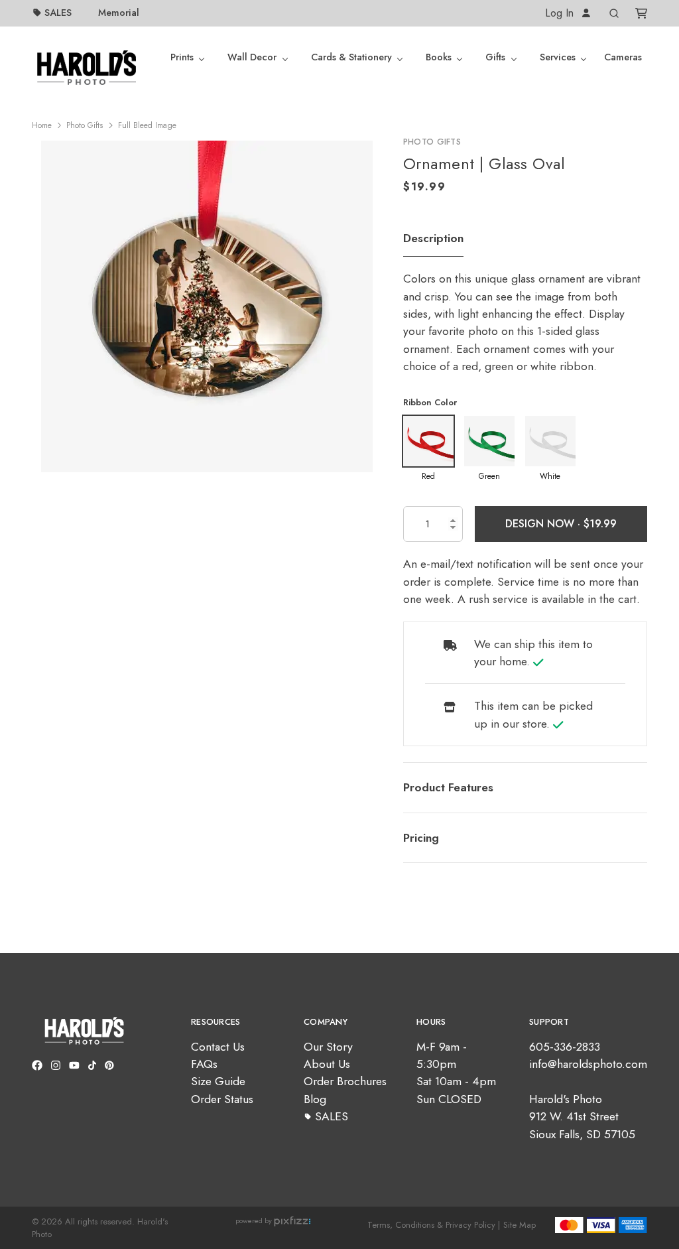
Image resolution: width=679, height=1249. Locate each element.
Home (42, 125)
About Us (327, 1064)
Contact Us (218, 1046)
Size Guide (218, 1081)
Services (558, 57)
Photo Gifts (84, 125)
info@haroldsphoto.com (588, 1064)
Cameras (623, 57)
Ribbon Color (430, 402)
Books (439, 57)
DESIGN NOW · (544, 523)
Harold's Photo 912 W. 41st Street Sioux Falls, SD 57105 (582, 1116)
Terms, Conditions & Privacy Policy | (433, 1224)
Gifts (495, 57)
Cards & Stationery (351, 57)
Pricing (421, 837)
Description (433, 238)
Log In (561, 13)
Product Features (448, 787)
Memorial (118, 12)
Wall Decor (252, 57)
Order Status (222, 1099)
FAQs (204, 1064)
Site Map (519, 1224)
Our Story (328, 1046)
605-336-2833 (564, 1046)
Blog (315, 1099)
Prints (182, 57)
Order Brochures (345, 1081)
